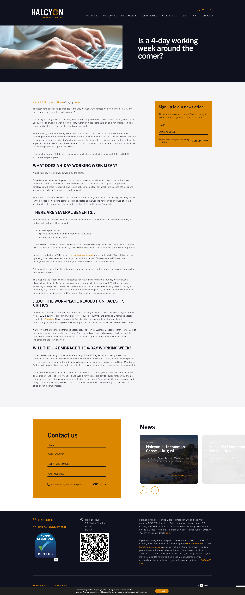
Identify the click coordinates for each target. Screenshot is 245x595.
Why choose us (128, 16)
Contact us (207, 16)
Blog (184, 16)
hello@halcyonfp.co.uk (52, 527)
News (77, 102)
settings (143, 592)
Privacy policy (41, 585)
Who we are (92, 16)
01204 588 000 (45, 519)
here (168, 533)
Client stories (169, 16)
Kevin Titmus (57, 102)
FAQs (194, 16)
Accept (162, 591)
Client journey (149, 16)
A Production (205, 585)
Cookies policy (61, 585)
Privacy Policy (77, 484)
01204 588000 (194, 543)
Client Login (207, 9)
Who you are (109, 16)
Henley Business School (81, 255)
